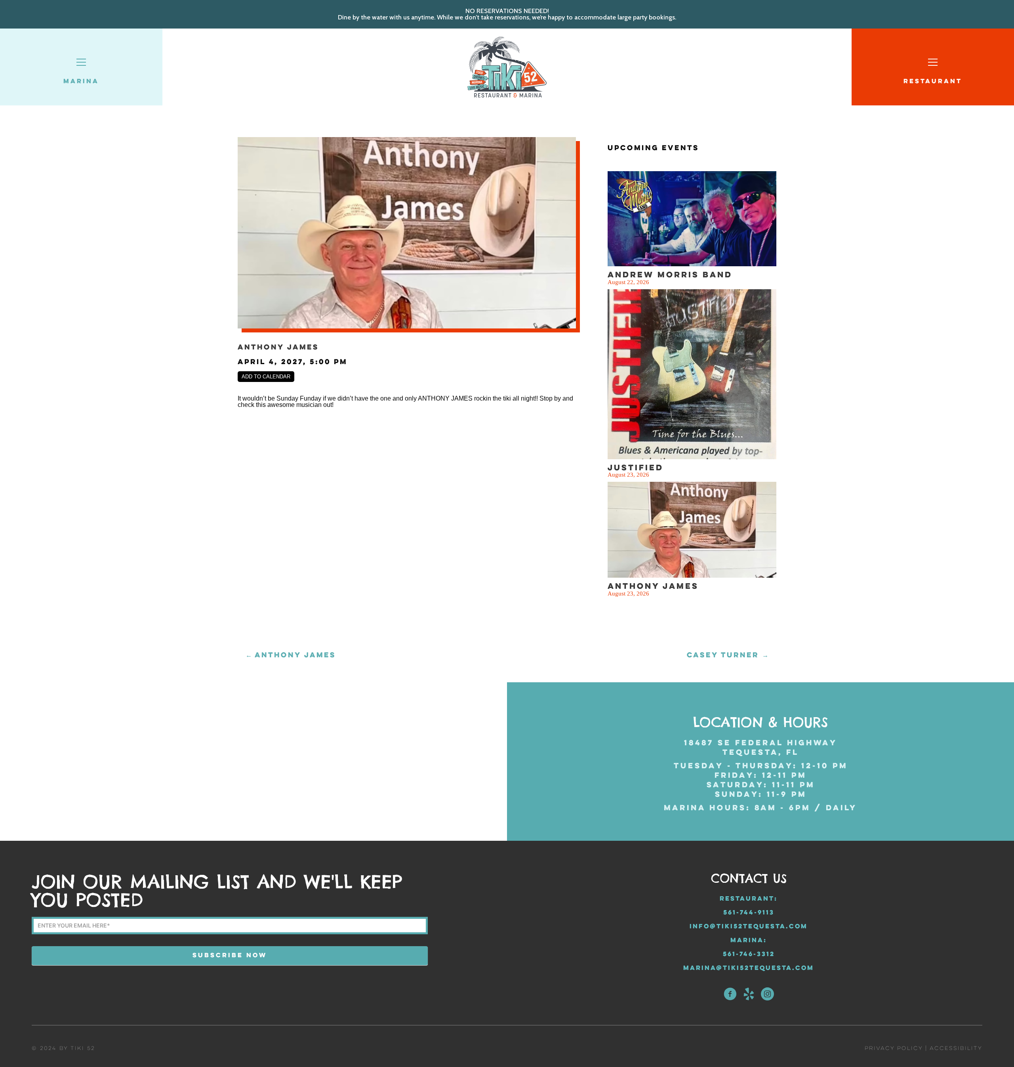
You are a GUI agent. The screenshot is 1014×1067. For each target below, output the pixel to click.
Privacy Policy (894, 1048)
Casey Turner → (727, 655)
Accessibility (956, 1048)
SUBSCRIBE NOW (230, 955)
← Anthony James (291, 655)
